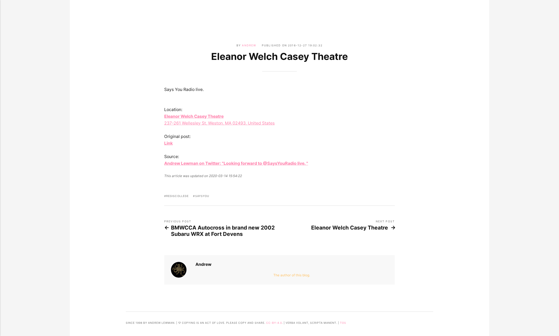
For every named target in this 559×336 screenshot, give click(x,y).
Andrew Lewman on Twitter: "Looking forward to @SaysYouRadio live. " (236, 163)
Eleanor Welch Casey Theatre (349, 228)
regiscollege (177, 196)
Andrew (249, 45)
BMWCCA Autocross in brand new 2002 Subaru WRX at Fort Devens (223, 231)
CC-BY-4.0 (274, 322)
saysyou (202, 196)
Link (168, 143)
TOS (343, 322)
